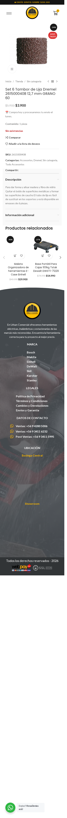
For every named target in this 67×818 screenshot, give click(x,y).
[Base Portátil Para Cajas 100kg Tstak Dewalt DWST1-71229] (46, 248)
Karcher (32, 618)
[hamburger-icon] (9, 13)
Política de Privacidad (30, 639)
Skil (29, 614)
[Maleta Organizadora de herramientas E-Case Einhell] (18, 369)
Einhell (31, 604)
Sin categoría (34, 81)
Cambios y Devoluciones (32, 648)
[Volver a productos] (52, 81)
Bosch (31, 595)
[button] (15, 499)
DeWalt (32, 609)
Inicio (8, 81)
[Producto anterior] (48, 81)
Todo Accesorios (14, 164)
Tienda (19, 81)
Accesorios (26, 160)
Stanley (32, 623)
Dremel (38, 160)
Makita (31, 600)
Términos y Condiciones (32, 644)
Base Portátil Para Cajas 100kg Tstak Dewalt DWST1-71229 (46, 267)
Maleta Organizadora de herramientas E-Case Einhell (18, 512)
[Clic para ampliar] (12, 69)
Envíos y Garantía (27, 653)
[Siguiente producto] (57, 81)
